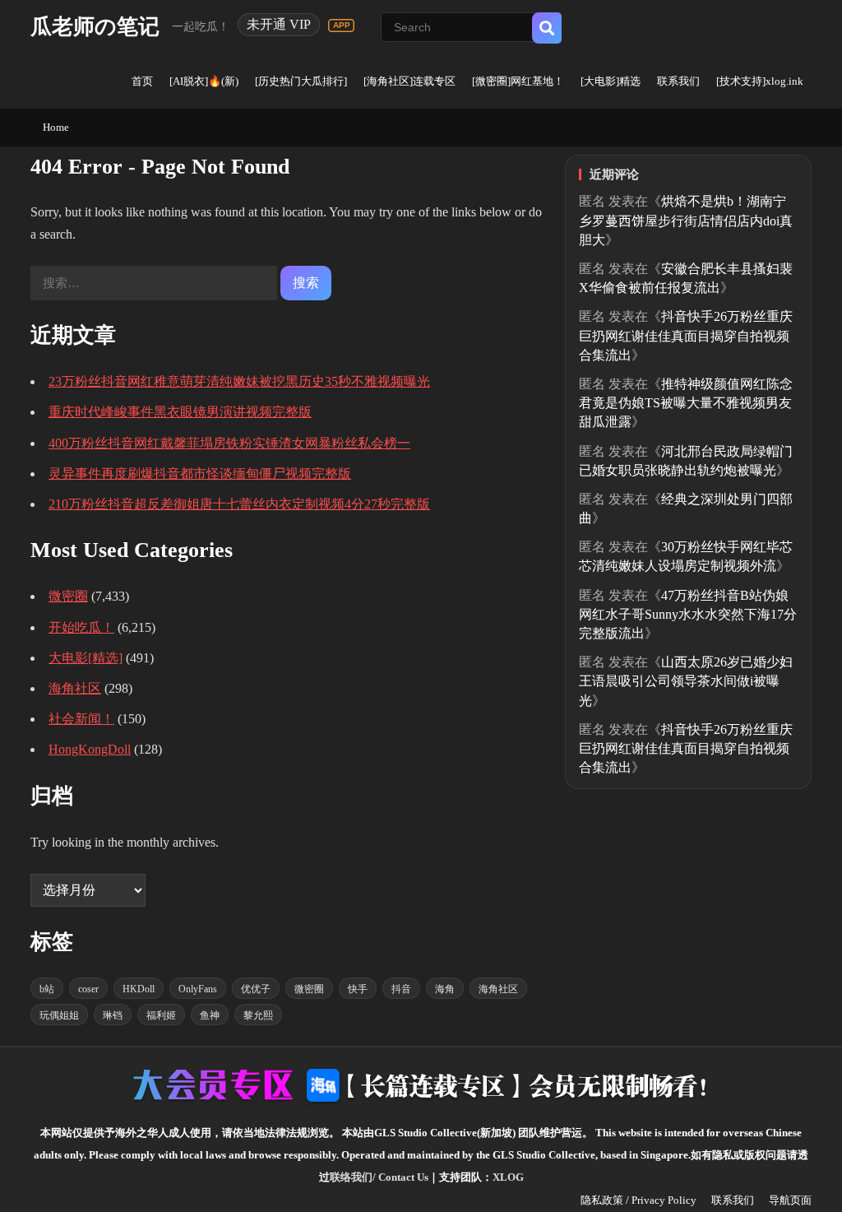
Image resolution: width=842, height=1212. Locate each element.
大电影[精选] (86, 658)
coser (88, 989)
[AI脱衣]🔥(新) (203, 81)
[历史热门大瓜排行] (301, 81)
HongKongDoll (90, 749)
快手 (358, 989)
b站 (46, 989)
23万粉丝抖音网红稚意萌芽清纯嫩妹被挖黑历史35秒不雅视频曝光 (239, 381)
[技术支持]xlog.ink (759, 81)
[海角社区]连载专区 (409, 81)
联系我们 (678, 81)
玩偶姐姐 (59, 1015)
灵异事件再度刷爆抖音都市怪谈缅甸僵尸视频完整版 (200, 474)
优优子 (256, 989)
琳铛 (113, 1015)
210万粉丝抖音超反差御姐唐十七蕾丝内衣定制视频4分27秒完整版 (239, 504)
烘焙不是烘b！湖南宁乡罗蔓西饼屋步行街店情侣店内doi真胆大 (686, 220)
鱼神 (210, 1015)
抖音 (401, 989)
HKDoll (139, 989)
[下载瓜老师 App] (341, 25)
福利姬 (161, 1015)
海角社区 (75, 688)
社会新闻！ (81, 719)
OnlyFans (197, 989)
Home (56, 127)
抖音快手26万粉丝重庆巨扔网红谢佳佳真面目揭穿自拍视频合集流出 (686, 335)
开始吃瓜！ (81, 627)
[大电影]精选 (611, 81)
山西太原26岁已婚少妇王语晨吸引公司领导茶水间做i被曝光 (686, 681)
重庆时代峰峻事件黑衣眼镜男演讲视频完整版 (180, 412)
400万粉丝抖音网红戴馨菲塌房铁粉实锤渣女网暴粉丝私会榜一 (229, 443)
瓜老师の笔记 (95, 27)
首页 (142, 81)
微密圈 (68, 596)
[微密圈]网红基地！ (518, 81)
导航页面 (790, 1200)
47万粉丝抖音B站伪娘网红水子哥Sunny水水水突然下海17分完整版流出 (688, 614)
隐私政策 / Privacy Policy (638, 1200)
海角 (445, 989)
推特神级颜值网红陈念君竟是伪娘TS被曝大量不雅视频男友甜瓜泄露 (686, 403)
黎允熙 (258, 1015)
